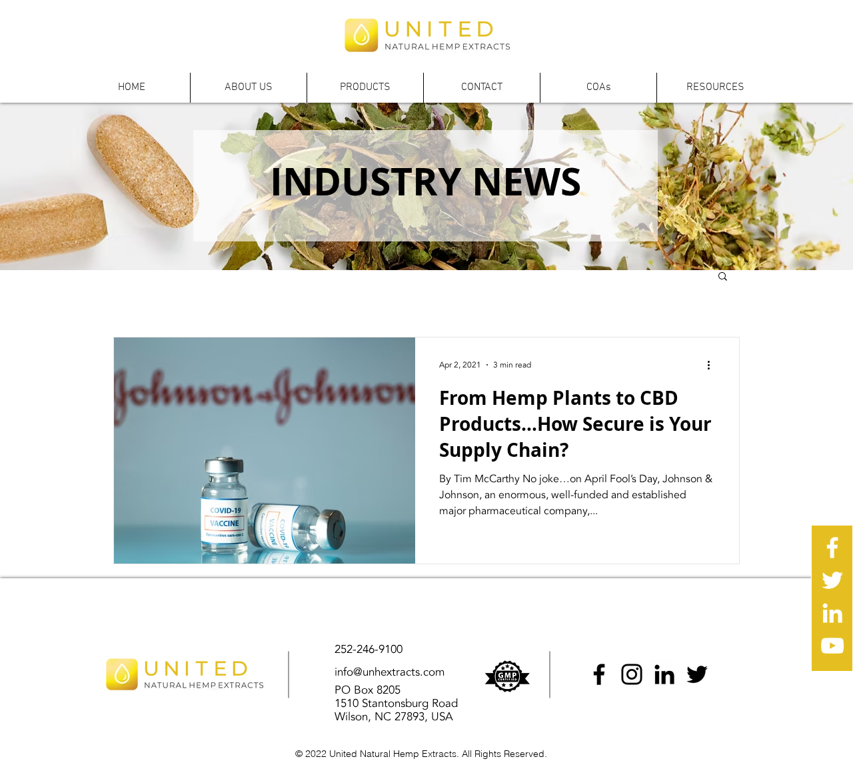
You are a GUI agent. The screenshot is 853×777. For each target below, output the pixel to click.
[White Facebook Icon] (832, 548)
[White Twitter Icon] (832, 580)
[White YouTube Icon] (832, 646)
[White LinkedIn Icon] (832, 613)
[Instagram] (632, 674)
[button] (248, 88)
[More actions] (713, 365)
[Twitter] (697, 674)
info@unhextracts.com (389, 672)
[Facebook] (599, 674)
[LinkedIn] (664, 674)
